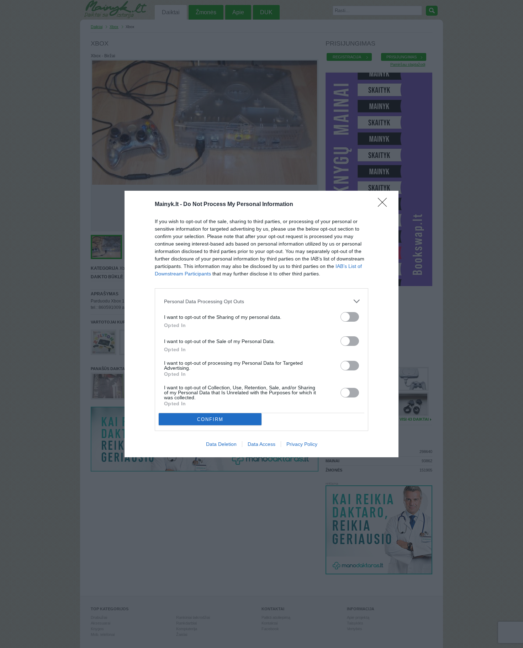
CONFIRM (210, 419)
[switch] (349, 317)
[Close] (384, 204)
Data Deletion (221, 444)
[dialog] (261, 324)
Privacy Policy (301, 444)
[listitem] (261, 301)
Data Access (261, 444)
